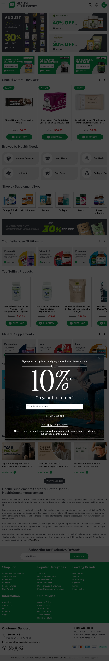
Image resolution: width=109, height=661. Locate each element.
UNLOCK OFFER (54, 416)
